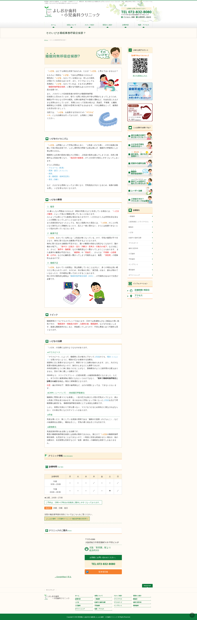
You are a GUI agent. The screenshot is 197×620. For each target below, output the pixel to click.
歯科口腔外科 (133, 248)
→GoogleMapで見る (63, 577)
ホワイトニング (134, 275)
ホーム (77, 595)
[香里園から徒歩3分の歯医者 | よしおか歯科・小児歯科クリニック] (72, 14)
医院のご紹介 (137, 595)
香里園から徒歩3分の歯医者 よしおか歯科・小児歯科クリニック (97, 617)
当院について (99, 595)
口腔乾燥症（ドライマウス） (139, 222)
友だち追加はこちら (140, 76)
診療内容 (78, 599)
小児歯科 (132, 254)
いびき (131, 232)
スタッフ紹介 (118, 595)
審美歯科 (132, 270)
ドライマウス (118, 599)
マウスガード (133, 243)
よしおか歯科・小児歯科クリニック (67, 519)
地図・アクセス (99, 609)
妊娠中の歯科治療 (135, 238)
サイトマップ (50, 590)
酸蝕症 (131, 227)
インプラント (133, 264)
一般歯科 (132, 216)
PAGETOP (147, 585)
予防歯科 (132, 259)
